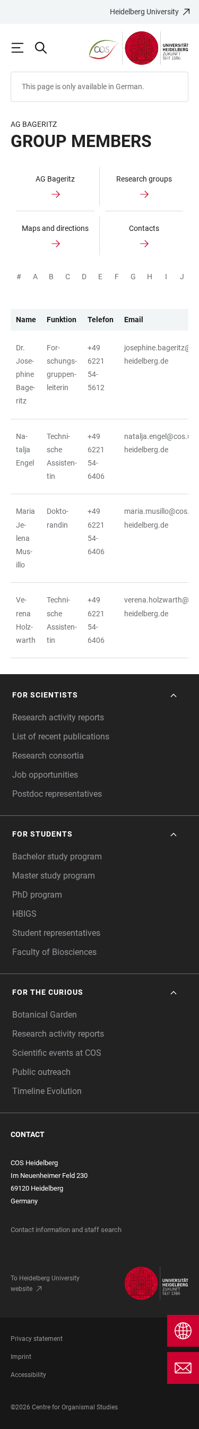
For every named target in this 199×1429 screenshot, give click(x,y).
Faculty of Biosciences (54, 952)
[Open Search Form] (45, 47)
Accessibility (28, 1375)
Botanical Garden (44, 1015)
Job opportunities (45, 775)
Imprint (21, 1357)
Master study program (53, 876)
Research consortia (48, 756)
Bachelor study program (57, 856)
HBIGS (24, 914)
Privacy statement (37, 1338)
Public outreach (41, 1072)
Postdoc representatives (57, 794)
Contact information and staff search (66, 1230)
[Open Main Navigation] (22, 47)
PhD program (37, 895)
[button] (95, 695)
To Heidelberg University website (45, 1284)
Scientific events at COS (56, 1053)
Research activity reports (58, 717)
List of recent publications (60, 736)
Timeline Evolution (47, 1091)
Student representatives (56, 933)
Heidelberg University (144, 11)
